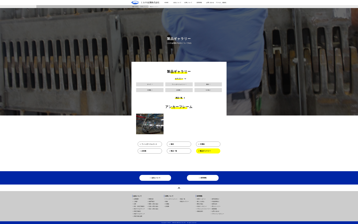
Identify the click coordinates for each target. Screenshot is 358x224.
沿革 (135, 204)
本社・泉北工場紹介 (139, 206)
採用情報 (199, 2)
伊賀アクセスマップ (139, 213)
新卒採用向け (215, 199)
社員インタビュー (202, 206)
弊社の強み (200, 204)
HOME (166, 2)
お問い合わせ (210, 2)
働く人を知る (200, 201)
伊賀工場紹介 (137, 211)
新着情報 (214, 209)
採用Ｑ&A (214, 204)
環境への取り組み (153, 204)
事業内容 (151, 199)
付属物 (202, 144)
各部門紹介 (152, 201)
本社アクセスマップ (139, 209)
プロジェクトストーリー (203, 209)
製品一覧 (174, 151)
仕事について (188, 2)
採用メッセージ (201, 199)
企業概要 (136, 199)
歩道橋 (144, 151)
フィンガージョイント (149, 144)
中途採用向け (215, 201)
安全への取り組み (153, 209)
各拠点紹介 (200, 211)
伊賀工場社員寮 (138, 216)
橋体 (172, 144)
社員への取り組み (153, 206)
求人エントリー (216, 206)
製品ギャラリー (205, 151)
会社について (177, 2)
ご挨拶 (135, 201)
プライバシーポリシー (218, 213)
